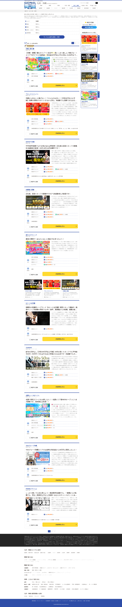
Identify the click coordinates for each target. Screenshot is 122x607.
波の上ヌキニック (31, 235)
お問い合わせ (79, 600)
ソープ (25, 559)
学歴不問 (56, 589)
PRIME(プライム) (31, 489)
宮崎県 (78, 8)
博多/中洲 (30, 552)
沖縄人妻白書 (30, 49)
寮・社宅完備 (35, 586)
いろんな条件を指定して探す (52, 37)
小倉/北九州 (36, 552)
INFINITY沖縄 (30, 142)
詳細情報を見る (60, 85)
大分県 (71, 8)
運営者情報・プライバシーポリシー (38, 600)
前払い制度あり (51, 582)
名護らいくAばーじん (32, 395)
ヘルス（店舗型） (32, 559)
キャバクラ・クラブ (68, 559)
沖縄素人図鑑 (30, 189)
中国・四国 (67, 5)
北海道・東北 (84, 5)
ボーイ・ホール (72, 567)
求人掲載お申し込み (72, 600)
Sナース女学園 (30, 303)
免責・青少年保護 (86, 600)
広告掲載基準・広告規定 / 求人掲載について (53, 600)
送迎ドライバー (63, 567)
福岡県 (40, 8)
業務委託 (43, 596)
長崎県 (55, 8)
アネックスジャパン (32, 94)
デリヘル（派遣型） (52, 559)
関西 (50, 5)
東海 (59, 5)
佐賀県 (48, 8)
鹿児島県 (86, 8)
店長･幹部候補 (35, 567)
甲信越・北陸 (93, 5)
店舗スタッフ (42, 567)
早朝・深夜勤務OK (76, 584)
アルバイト (37, 596)
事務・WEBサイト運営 (37, 570)
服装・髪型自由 (44, 584)
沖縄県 (94, 8)
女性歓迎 (68, 589)
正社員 (25, 596)
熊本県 (63, 8)
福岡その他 (42, 552)
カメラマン (44, 572)
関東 (41, 5)
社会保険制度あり (43, 586)
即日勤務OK (58, 584)
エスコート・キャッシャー (52, 567)
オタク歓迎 (62, 589)
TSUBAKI (29, 347)
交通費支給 (51, 586)
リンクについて (65, 600)
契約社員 (31, 596)
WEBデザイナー (52, 572)
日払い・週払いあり (36, 582)
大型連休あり (84, 584)
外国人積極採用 (75, 589)
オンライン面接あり (84, 589)
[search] (88, 3)
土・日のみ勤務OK (66, 584)
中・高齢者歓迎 (42, 589)
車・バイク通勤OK (93, 584)
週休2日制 (51, 584)
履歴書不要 (50, 589)
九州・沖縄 (76, 5)
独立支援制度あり (59, 586)
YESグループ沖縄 (31, 445)
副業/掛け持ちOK (35, 584)
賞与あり (44, 582)
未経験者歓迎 (35, 589)
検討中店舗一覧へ (89, 27)
